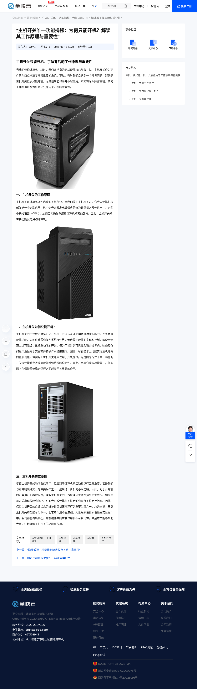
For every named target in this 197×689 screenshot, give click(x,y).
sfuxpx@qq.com (37, 629)
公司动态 (166, 624)
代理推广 (121, 618)
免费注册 (186, 6)
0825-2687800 (35, 625)
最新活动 (43, 4)
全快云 (104, 647)
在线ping (163, 647)
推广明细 (121, 624)
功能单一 (90, 539)
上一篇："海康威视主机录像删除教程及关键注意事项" (48, 549)
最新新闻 (32, 18)
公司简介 (166, 611)
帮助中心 (143, 618)
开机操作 (76, 539)
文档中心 (139, 6)
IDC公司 (117, 647)
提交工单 (98, 631)
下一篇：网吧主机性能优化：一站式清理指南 (43, 558)
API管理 (98, 624)
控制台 (155, 6)
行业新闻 (143, 611)
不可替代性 (106, 539)
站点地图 (131, 647)
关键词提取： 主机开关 (41, 539)
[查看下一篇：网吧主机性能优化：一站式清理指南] (6, 341)
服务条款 (98, 637)
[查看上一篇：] (6, 328)
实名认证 (98, 618)
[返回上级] (6, 367)
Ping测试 (99, 655)
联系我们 (166, 618)
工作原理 (62, 539)
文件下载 (143, 624)
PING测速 (146, 647)
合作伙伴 (121, 611)
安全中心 (98, 611)
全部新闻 (17, 18)
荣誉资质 (166, 631)
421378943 (32, 634)
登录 (168, 6)
